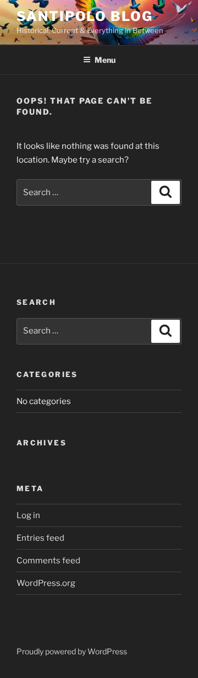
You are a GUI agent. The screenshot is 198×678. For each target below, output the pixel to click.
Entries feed (40, 538)
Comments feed (48, 561)
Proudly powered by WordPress (71, 651)
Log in (28, 515)
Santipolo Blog (84, 16)
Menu (105, 59)
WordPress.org (45, 583)
